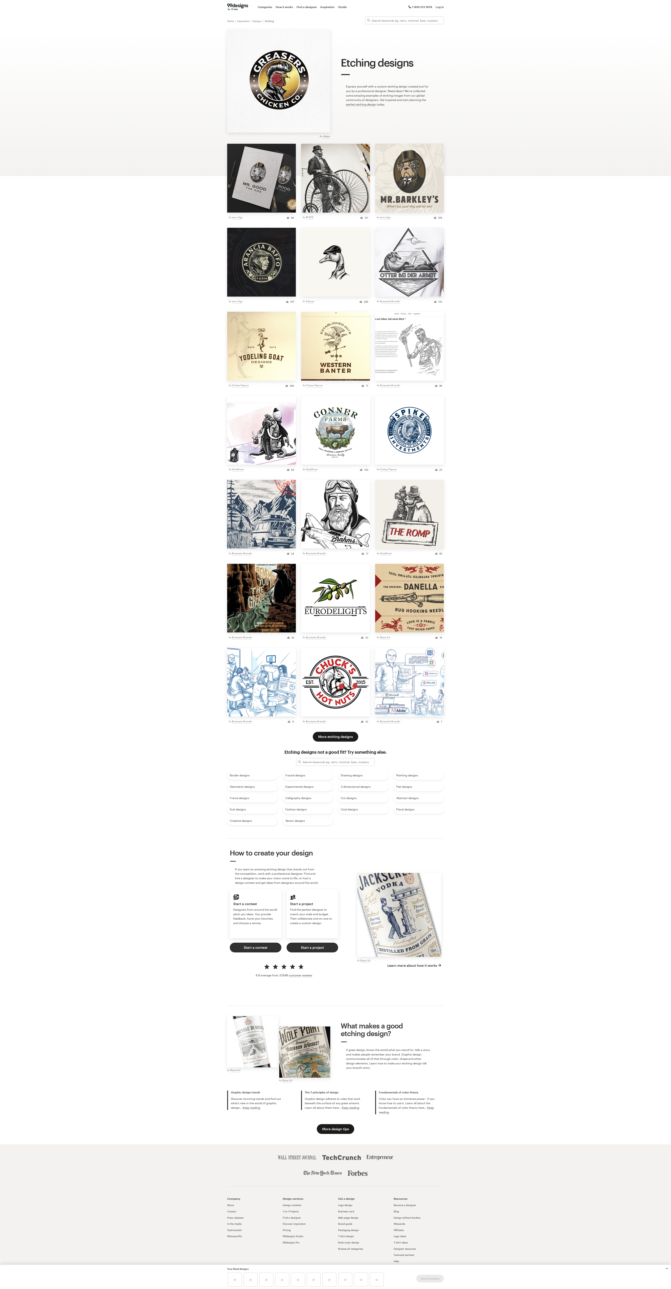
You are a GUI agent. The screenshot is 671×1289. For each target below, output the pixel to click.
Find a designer (307, 7)
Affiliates (399, 1230)
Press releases (235, 1217)
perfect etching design (361, 104)
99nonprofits (234, 1236)
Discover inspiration (294, 1223)
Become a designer (405, 1205)
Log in (440, 7)
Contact (231, 1211)
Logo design (345, 1205)
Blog (396, 1211)
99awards (399, 1223)
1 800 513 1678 (422, 7)
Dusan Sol (385, 637)
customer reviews (300, 975)
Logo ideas (400, 1236)
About (230, 1205)
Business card (346, 1211)
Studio (342, 7)
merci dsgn (237, 217)
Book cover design (348, 1242)
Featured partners (404, 1254)
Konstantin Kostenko (390, 301)
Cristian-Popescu (240, 385)
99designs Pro (291, 1242)
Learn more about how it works (412, 965)
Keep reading (251, 1107)
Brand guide (345, 1223)
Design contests (292, 1205)
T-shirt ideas (401, 1242)
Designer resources (405, 1248)
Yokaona (310, 301)
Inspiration (327, 7)
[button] (666, 1268)
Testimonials (234, 1230)
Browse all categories (350, 1248)
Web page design (348, 1217)
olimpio (326, 136)
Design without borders (407, 1217)
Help (396, 1261)
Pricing (287, 1230)
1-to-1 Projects (291, 1211)
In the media (234, 1223)
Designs (257, 21)
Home (231, 21)
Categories (265, 7)
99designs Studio (293, 1236)
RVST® (309, 217)
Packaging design (348, 1230)
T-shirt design (346, 1236)
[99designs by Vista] (237, 6)
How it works (284, 7)
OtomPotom (238, 469)
